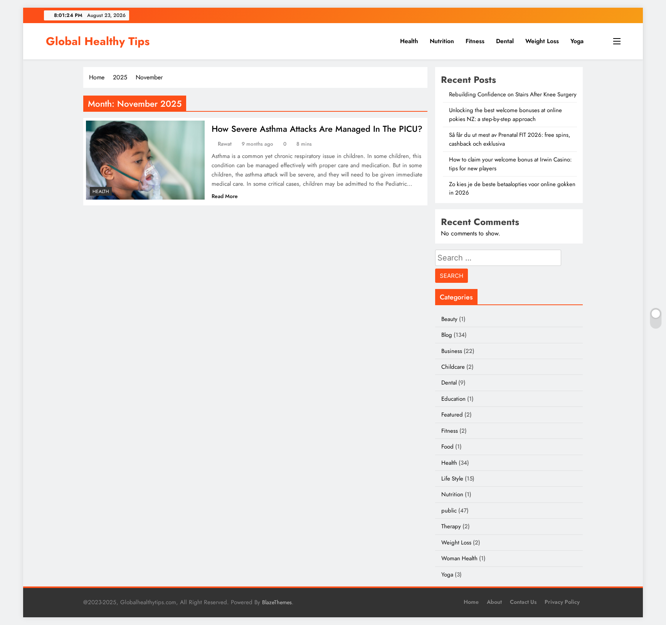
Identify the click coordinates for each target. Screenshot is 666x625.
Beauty (449, 319)
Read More (225, 196)
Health (409, 41)
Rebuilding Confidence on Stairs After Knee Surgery (513, 94)
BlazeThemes (277, 602)
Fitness (475, 41)
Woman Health (459, 558)
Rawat (225, 144)
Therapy (451, 526)
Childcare (453, 367)
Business (451, 351)
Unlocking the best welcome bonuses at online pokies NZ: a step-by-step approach (505, 114)
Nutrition (442, 41)
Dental (505, 41)
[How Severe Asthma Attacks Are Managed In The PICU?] (145, 160)
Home (471, 602)
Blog (446, 335)
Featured (452, 414)
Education (453, 399)
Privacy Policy (562, 602)
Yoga (577, 41)
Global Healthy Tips (98, 41)
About (494, 602)
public (449, 510)
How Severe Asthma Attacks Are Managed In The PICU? (317, 129)
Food (447, 446)
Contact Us (523, 602)
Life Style (452, 478)
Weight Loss (542, 41)
